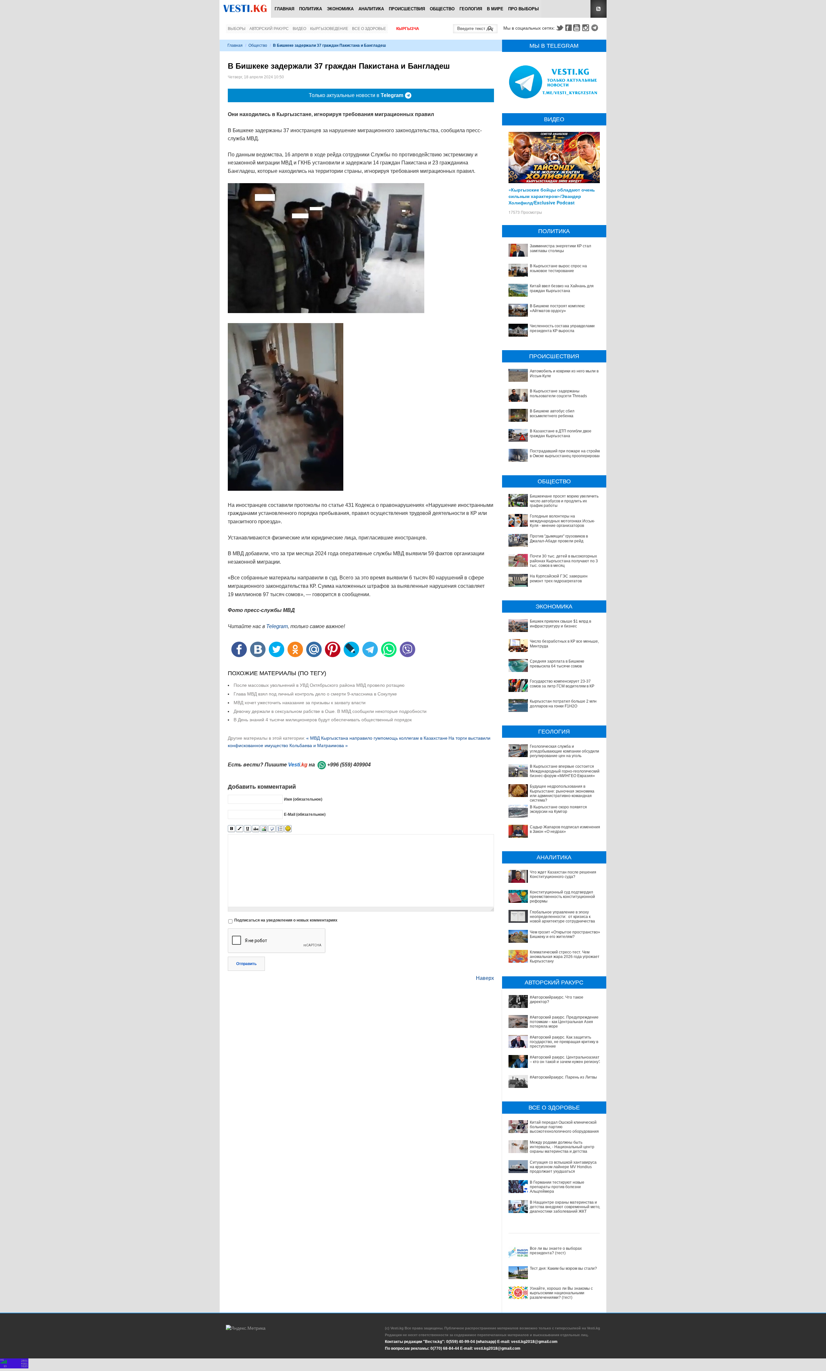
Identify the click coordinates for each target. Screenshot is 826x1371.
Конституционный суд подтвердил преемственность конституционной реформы (562, 897)
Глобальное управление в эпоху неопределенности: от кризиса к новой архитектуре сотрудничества (562, 917)
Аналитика (371, 8)
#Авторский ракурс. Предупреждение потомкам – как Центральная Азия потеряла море (564, 1022)
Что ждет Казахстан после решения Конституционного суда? (563, 874)
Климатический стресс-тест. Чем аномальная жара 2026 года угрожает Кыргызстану (564, 957)
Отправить (246, 964)
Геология (470, 8)
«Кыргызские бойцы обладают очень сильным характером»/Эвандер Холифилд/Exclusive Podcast (552, 196)
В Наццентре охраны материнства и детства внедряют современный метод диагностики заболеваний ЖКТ (566, 1207)
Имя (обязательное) (303, 799)
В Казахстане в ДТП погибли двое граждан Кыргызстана (560, 433)
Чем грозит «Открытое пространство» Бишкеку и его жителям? (565, 934)
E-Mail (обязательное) (305, 814)
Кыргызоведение (329, 28)
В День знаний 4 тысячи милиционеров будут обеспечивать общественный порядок (323, 719)
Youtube (577, 27)
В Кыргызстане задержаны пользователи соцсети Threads (558, 393)
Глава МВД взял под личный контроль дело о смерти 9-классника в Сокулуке (315, 693)
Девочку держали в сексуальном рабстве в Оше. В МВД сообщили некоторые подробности (330, 711)
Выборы (237, 28)
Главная (284, 8)
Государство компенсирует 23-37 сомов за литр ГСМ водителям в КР (562, 683)
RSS (598, 9)
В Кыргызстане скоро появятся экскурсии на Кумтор (558, 809)
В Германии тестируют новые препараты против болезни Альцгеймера (557, 1187)
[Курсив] (239, 829)
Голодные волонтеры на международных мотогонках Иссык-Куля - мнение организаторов (562, 521)
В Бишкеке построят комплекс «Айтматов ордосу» (557, 308)
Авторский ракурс (269, 28)
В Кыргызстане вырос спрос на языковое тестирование (558, 268)
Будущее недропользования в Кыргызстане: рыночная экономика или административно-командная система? (562, 793)
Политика (310, 8)
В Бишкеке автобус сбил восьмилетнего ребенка (552, 413)
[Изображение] (263, 829)
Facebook (568, 27)
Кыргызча (407, 28)
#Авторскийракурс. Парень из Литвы (563, 1077)
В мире (495, 8)
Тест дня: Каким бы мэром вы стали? (563, 1268)
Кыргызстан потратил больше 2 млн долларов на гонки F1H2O (563, 703)
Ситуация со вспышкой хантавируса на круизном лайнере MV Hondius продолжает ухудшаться (563, 1167)
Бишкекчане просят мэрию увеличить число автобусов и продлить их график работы (564, 501)
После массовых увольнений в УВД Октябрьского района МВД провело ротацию (319, 685)
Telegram (595, 27)
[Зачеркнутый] (255, 829)
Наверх (485, 978)
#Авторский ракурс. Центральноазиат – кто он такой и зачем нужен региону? (565, 1059)
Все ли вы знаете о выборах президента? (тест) (556, 1250)
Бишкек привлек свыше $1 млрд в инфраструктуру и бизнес (560, 623)
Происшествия (407, 8)
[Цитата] (272, 829)
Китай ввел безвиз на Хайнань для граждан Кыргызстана (562, 288)
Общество (442, 8)
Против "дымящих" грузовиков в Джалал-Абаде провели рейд (559, 538)
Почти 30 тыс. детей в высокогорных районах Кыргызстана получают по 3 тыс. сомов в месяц (564, 561)
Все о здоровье (369, 28)
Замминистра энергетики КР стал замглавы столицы (560, 248)
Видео (299, 28)
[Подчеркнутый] (247, 829)
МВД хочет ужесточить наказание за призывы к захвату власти (300, 702)
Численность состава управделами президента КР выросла (562, 328)
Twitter (559, 27)
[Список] (280, 829)
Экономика (340, 8)
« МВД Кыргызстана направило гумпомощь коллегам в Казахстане (377, 738)
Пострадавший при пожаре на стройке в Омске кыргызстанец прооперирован (565, 453)
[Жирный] (231, 829)
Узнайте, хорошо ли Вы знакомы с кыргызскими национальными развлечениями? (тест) (561, 1293)
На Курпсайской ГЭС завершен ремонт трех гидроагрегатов (559, 578)
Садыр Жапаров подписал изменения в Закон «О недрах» (565, 829)
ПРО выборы (523, 8)
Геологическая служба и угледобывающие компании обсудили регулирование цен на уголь (564, 751)
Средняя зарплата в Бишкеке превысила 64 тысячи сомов (557, 663)
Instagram (586, 27)
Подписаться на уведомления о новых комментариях (285, 920)
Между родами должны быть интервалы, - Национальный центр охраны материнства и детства (562, 1147)
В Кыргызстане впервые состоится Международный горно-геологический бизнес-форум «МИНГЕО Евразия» (564, 771)
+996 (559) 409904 (349, 764)
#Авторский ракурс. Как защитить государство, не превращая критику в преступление (564, 1042)
